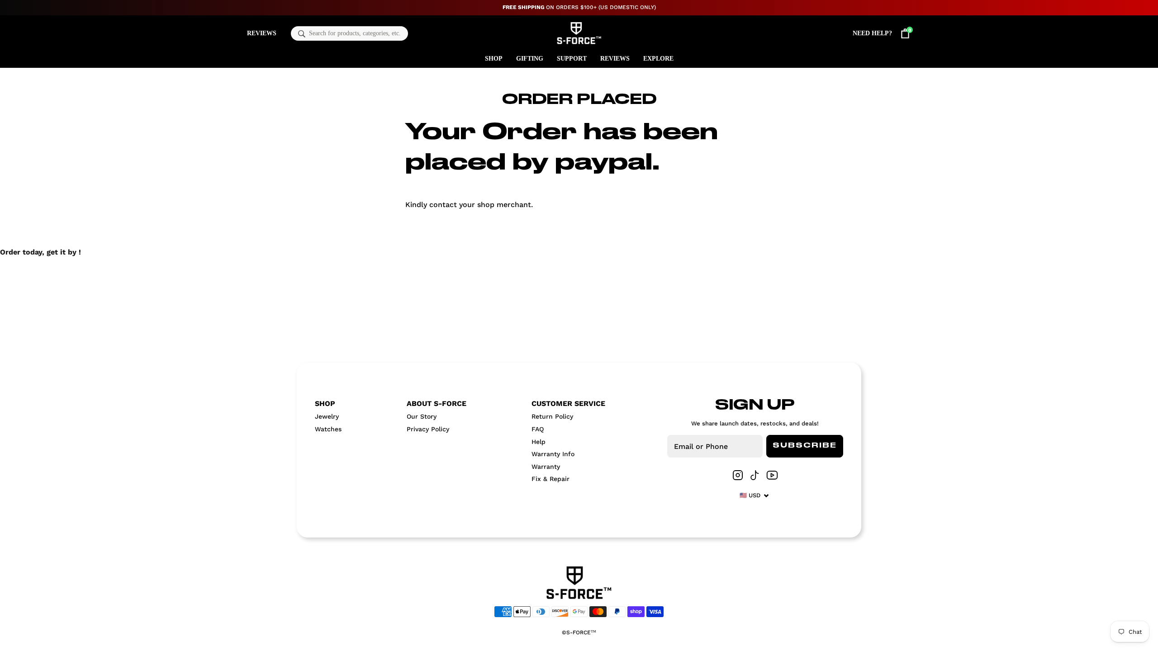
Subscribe (805, 446)
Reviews (261, 33)
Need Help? (872, 33)
